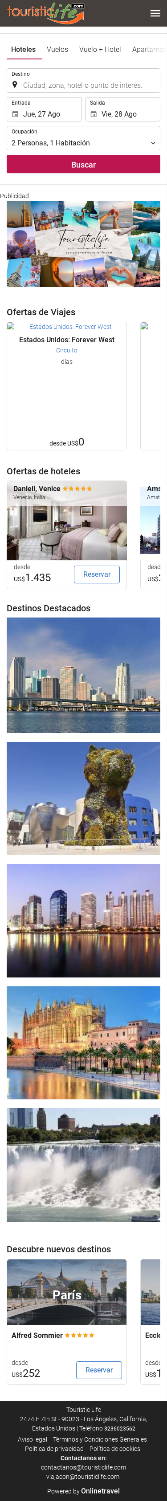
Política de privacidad (54, 1448)
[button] (155, 13)
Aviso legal (32, 1439)
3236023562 (119, 1429)
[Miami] (83, 675)
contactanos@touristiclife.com (83, 1467)
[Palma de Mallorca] (83, 1043)
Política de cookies (115, 1448)
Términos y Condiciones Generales (100, 1439)
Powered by (83, 1491)
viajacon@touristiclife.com (83, 1476)
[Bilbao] (83, 799)
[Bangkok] (83, 920)
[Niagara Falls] (83, 1165)
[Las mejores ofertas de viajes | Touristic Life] (46, 13)
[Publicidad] (83, 243)
